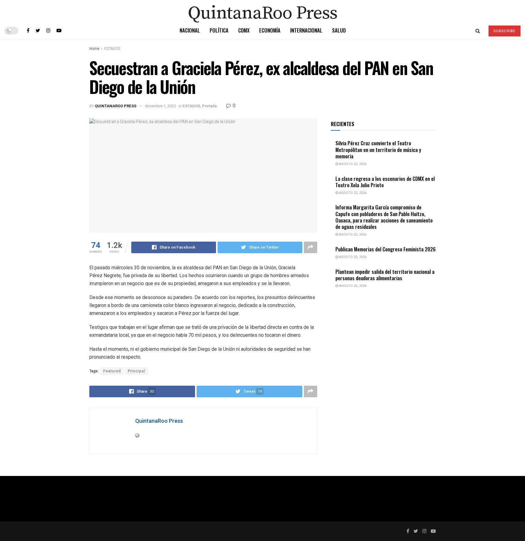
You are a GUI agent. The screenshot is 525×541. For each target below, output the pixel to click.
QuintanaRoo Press (115, 106)
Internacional (306, 30)
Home (94, 48)
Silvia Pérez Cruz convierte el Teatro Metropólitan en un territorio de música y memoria (378, 149)
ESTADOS (112, 48)
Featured (112, 371)
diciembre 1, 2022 (160, 106)
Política (219, 30)
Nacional (190, 30)
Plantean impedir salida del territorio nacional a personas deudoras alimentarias (384, 275)
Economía (269, 30)
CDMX (243, 30)
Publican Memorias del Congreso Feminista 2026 (385, 249)
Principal (136, 371)
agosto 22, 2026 (352, 164)
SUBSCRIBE (504, 31)
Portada (209, 106)
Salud (339, 30)
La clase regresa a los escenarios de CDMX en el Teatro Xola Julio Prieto (385, 182)
